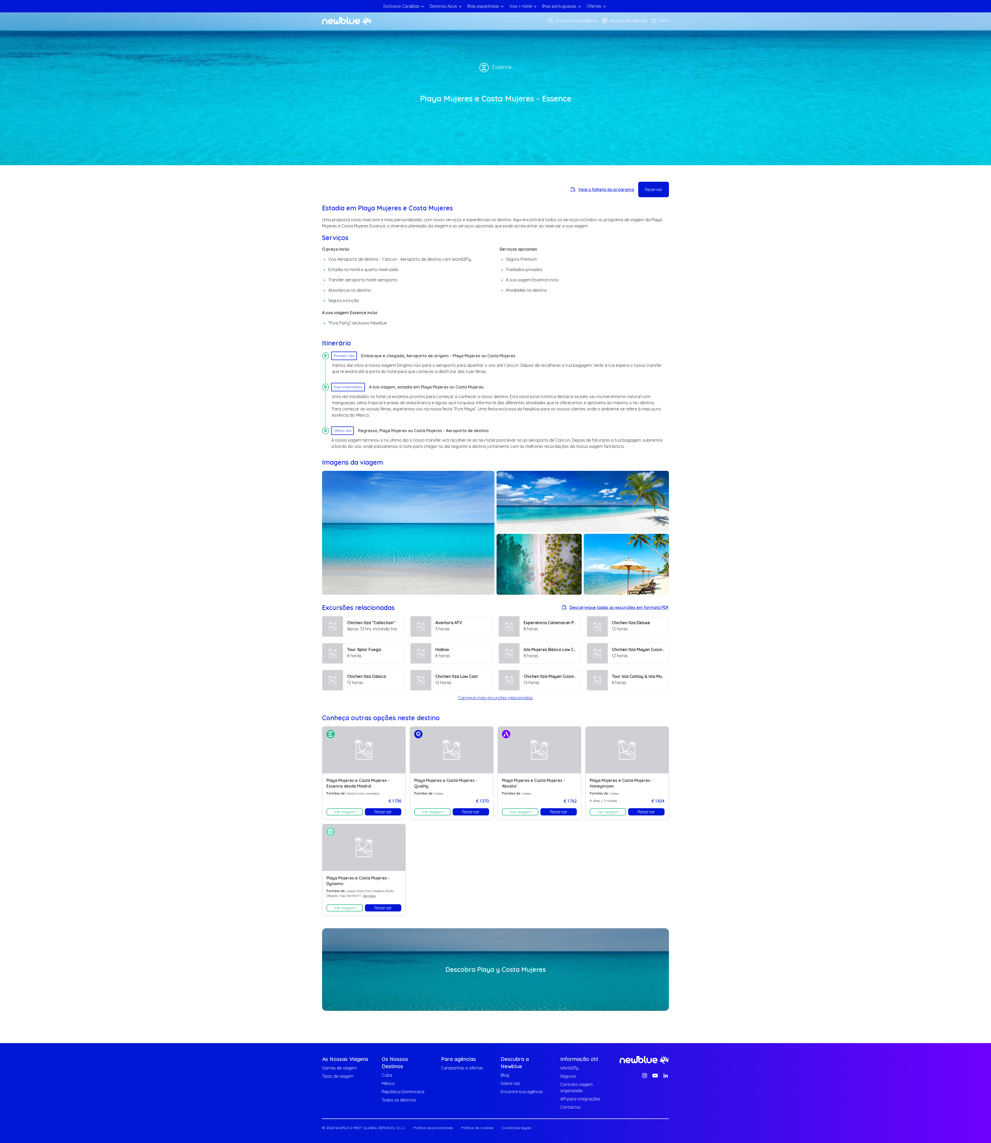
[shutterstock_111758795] (408, 533)
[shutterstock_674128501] (583, 501)
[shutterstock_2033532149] (539, 564)
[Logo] (347, 21)
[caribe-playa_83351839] (626, 564)
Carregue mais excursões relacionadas (495, 697)
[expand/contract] (422, 6)
